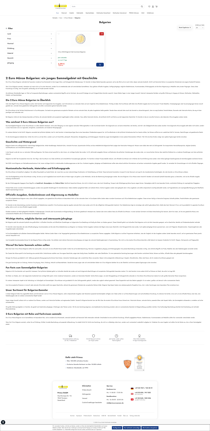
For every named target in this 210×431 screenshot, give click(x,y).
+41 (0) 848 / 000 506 (143, 398)
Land (9, 34)
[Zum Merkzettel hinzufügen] (58, 33)
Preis (9, 38)
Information (86, 386)
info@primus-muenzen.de (115, 403)
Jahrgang (10, 63)
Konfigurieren (117, 428)
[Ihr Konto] (153, 6)
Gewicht (10, 58)
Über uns (125, 416)
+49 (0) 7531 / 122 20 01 (143, 388)
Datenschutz (96, 416)
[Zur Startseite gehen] (60, 6)
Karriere (72, 416)
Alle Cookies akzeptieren (149, 428)
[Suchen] (142, 6)
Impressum (79, 416)
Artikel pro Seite (199, 25)
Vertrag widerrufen (135, 416)
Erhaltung (10, 48)
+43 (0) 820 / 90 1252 (143, 392)
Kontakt (119, 416)
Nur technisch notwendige (132, 428)
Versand (84, 398)
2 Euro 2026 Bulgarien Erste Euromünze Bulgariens (71, 52)
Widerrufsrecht (86, 390)
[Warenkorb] (157, 6)
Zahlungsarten (86, 394)
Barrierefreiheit (112, 416)
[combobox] (105, 6)
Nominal (10, 43)
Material (10, 53)
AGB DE (103, 416)
